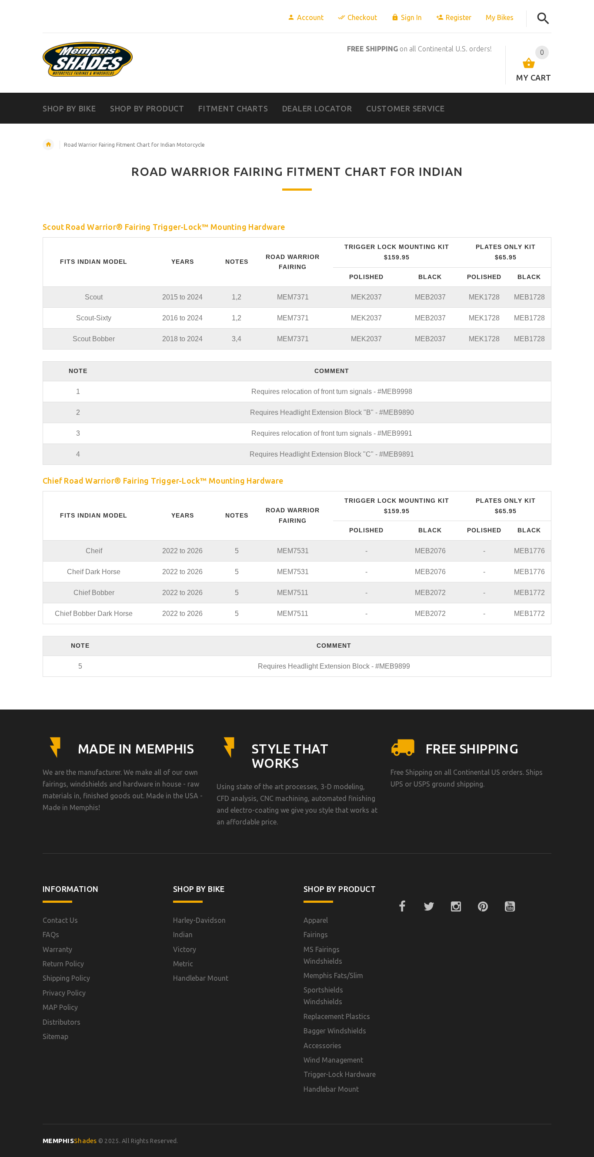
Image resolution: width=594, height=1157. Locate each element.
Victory (184, 949)
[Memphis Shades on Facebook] (401, 906)
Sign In (411, 17)
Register (458, 17)
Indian (183, 934)
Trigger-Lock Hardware (340, 1074)
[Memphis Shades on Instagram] (455, 906)
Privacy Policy (64, 993)
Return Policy (63, 964)
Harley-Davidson (199, 920)
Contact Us (60, 920)
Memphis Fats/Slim (333, 975)
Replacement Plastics (337, 1016)
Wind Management (333, 1060)
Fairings (316, 934)
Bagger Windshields (335, 1031)
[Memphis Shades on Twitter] (428, 906)
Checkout (362, 17)
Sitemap (55, 1036)
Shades (70, 1140)
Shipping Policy (66, 978)
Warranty (57, 949)
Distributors (61, 1022)
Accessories (322, 1045)
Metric (183, 964)
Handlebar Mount (200, 978)
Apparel (316, 920)
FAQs (51, 934)
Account (310, 17)
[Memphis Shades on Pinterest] (482, 906)
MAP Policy (60, 1007)
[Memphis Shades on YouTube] (509, 906)
